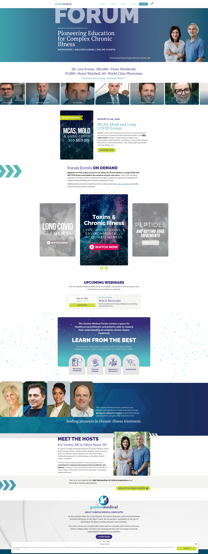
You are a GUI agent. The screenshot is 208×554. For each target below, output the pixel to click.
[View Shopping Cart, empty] (151, 4)
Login (143, 4)
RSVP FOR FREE (82, 305)
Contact (133, 4)
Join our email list (124, 184)
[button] (196, 544)
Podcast (113, 4)
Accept (187, 548)
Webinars (102, 4)
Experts (123, 4)
